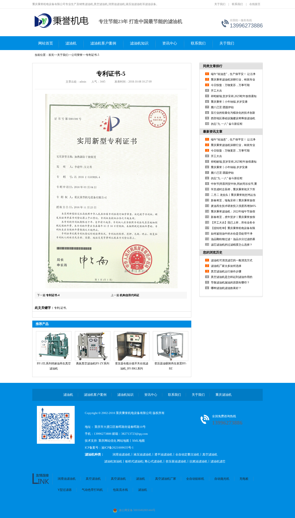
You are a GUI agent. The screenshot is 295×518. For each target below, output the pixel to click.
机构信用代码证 (129, 295)
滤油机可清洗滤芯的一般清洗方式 (231, 260)
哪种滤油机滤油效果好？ (226, 288)
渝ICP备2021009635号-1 (117, 447)
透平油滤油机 (163, 454)
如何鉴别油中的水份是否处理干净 (231, 233)
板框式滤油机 (134, 461)
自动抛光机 (221, 478)
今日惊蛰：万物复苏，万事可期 (230, 85)
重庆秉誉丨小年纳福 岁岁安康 (229, 101)
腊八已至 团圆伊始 (222, 107)
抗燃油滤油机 (198, 461)
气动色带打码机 (92, 489)
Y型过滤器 (65, 489)
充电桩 (243, 478)
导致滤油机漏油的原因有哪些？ (230, 282)
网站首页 (45, 43)
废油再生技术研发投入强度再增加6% (233, 206)
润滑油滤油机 (121, 454)
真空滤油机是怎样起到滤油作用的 (231, 277)
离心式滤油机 (153, 461)
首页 (51, 55)
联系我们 (237, 4)
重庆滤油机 (223, 394)
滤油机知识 (139, 43)
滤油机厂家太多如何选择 (226, 266)
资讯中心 (169, 43)
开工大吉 (216, 90)
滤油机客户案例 (103, 43)
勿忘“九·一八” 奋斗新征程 (226, 123)
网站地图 (123, 440)
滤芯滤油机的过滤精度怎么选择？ (231, 244)
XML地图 (138, 440)
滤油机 (71, 43)
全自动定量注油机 (187, 454)
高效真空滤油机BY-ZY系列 (92, 363)
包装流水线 (120, 489)
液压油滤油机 (142, 454)
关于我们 (219, 4)
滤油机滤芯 (217, 461)
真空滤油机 (209, 454)
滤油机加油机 (113, 461)
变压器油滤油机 (175, 461)
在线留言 (254, 4)
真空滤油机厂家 (165, 478)
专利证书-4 (52, 295)
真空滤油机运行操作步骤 (226, 271)
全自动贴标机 (195, 478)
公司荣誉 (77, 55)
